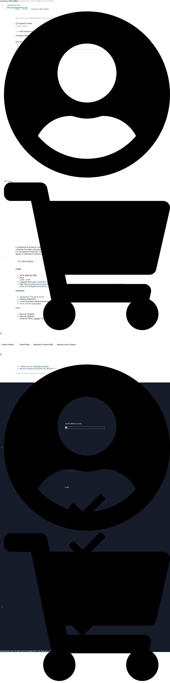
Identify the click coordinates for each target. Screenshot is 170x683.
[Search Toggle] (2, 352)
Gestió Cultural (8, 344)
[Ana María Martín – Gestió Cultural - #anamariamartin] (7, 335)
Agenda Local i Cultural (66, 344)
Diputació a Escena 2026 (43, 344)
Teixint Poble (24, 344)
